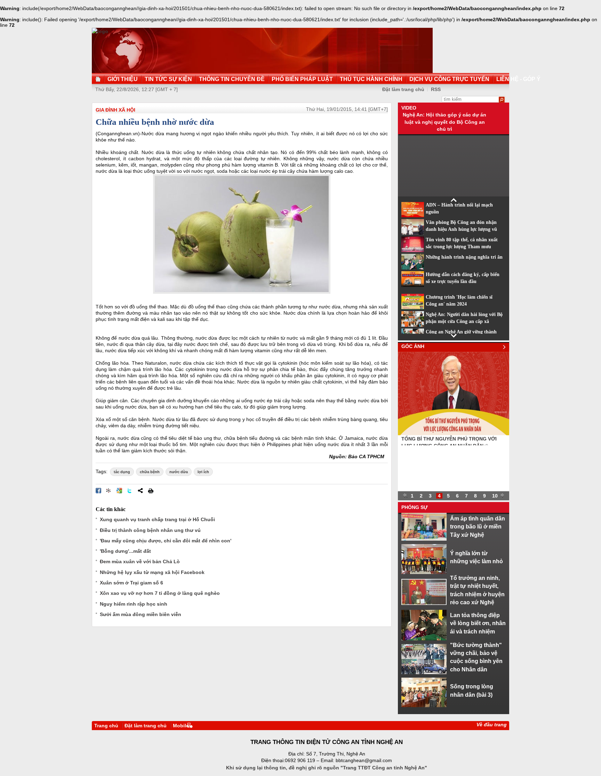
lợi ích (203, 472)
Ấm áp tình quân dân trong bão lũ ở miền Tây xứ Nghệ (477, 526)
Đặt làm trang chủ (146, 725)
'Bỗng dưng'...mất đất (125, 551)
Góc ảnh (412, 346)
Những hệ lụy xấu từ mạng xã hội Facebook (152, 572)
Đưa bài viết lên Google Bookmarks (119, 490)
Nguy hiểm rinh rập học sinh (133, 604)
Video (408, 108)
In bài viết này (150, 490)
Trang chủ (106, 725)
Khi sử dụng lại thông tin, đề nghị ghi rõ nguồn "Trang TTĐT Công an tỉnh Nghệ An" (326, 767)
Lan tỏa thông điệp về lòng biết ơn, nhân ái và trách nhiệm (478, 623)
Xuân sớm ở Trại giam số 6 (131, 582)
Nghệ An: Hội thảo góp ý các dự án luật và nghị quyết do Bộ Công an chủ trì (444, 122)
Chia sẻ (140, 490)
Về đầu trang (491, 724)
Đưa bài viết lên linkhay (109, 490)
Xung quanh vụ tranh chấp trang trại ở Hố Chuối (157, 519)
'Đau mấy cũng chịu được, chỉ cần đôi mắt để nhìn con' (165, 540)
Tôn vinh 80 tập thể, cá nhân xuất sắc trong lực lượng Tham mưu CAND (462, 247)
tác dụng (122, 472)
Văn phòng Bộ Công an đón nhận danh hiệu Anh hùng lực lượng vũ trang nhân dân (461, 229)
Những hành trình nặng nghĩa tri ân (464, 257)
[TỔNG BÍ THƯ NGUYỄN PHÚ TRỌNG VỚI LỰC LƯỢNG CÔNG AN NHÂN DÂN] (453, 433)
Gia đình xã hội (115, 110)
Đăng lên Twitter (130, 490)
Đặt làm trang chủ (403, 89)
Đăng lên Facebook (98, 490)
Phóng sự (414, 507)
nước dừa (178, 472)
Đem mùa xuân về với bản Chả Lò (140, 561)
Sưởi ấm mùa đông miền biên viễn (140, 614)
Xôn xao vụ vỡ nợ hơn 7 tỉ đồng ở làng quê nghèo (160, 593)
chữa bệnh (150, 472)
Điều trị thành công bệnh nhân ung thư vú (150, 530)
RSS (436, 89)
